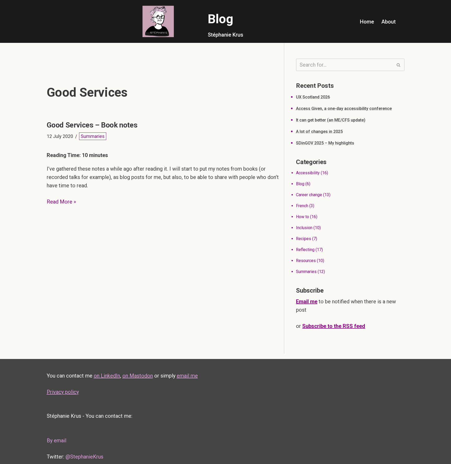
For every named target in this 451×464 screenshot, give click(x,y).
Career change (309, 194)
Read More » (61, 202)
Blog (300, 183)
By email (56, 440)
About (388, 22)
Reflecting (305, 249)
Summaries (93, 136)
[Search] (399, 65)
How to (302, 216)
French (302, 205)
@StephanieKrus (84, 457)
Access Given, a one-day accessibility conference (344, 108)
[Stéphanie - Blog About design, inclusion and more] (158, 21)
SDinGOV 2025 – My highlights (325, 143)
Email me (306, 301)
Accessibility (308, 172)
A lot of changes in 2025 (319, 131)
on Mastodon (137, 376)
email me (187, 376)
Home (367, 22)
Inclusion (304, 227)
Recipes (303, 238)
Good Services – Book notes (92, 125)
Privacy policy (63, 392)
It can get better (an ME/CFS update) (330, 120)
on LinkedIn (107, 376)
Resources (306, 260)
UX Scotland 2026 (313, 97)
